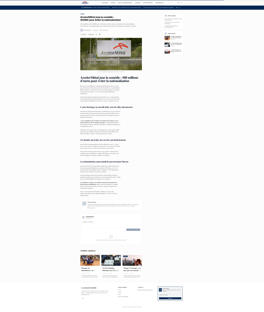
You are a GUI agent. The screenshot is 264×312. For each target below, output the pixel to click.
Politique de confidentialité (123, 296)
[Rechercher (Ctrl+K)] (181, 2)
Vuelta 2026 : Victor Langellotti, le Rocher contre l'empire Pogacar (122, 7)
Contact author (92, 208)
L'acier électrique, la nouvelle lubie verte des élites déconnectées (173, 19)
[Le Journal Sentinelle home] (85, 2)
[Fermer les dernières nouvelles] (181, 7)
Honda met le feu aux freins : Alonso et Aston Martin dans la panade (155, 7)
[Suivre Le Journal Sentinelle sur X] (178, 2)
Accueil (119, 290)
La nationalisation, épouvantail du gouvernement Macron (171, 26)
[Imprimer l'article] (99, 34)
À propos (119, 292)
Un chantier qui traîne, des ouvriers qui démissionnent (172, 23)
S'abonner (170, 298)
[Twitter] (82, 298)
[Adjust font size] (96, 34)
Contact (119, 294)
